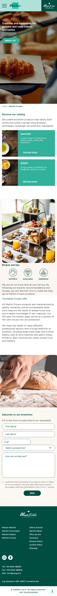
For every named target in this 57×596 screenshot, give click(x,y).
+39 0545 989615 (12, 570)
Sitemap (33, 548)
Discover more (30, 152)
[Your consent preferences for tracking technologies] (52, 591)
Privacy (43, 487)
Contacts (33, 538)
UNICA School (36, 527)
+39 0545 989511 (11, 567)
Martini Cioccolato (11, 531)
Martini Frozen (9, 538)
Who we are (35, 534)
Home (4, 106)
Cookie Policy (35, 545)
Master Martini (9, 527)
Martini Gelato (9, 534)
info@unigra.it (11, 573)
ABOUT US (10, 41)
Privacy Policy (35, 541)
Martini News (35, 531)
